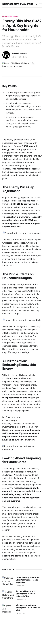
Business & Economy (10, 16)
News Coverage (19, 53)
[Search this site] (36, 4)
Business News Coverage (17, 3)
